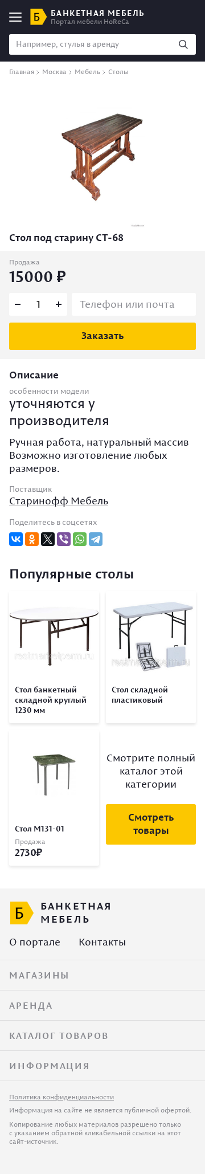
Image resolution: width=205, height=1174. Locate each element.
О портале (34, 941)
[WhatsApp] (80, 539)
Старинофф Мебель (58, 500)
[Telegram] (95, 539)
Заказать (102, 335)
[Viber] (64, 539)
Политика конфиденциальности (61, 1097)
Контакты (102, 941)
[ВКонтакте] (16, 539)
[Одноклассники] (32, 539)
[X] (48, 539)
